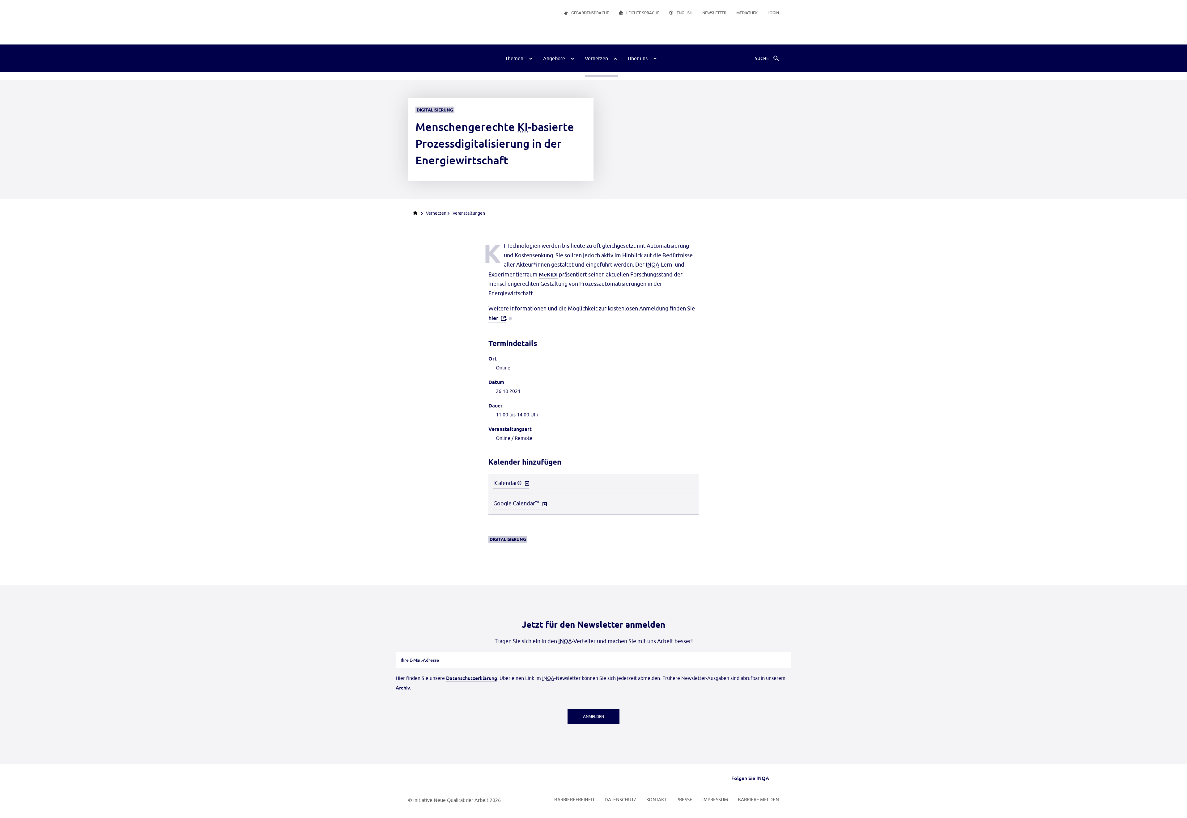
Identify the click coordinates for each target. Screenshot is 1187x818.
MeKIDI (548, 274)
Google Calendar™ (516, 503)
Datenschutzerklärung (471, 677)
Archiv (403, 687)
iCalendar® (507, 483)
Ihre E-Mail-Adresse (420, 652)
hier (493, 317)
